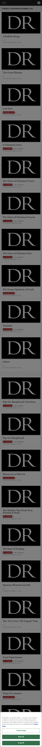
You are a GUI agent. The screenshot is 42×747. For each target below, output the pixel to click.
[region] (21, 729)
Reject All (21, 737)
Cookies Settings (21, 730)
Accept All (21, 743)
